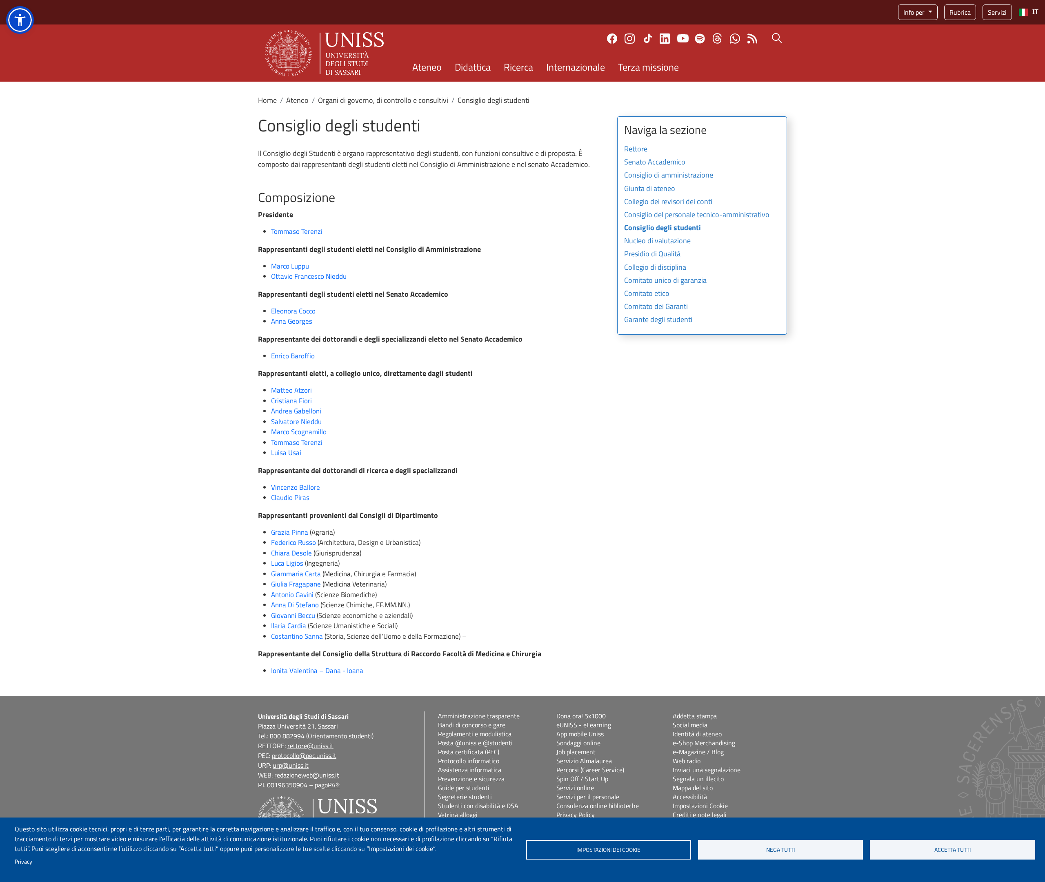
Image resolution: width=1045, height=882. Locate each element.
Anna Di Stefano (295, 605)
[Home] (324, 53)
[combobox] (1028, 12)
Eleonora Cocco (293, 311)
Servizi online (575, 787)
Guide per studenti (463, 787)
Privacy (23, 862)
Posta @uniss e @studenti (475, 742)
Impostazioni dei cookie (608, 850)
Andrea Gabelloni (296, 411)
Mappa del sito (693, 787)
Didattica (473, 67)
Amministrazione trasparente (479, 715)
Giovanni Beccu (293, 615)
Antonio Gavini (292, 594)
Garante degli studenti (658, 320)
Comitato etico (646, 294)
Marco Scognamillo (299, 432)
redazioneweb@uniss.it (306, 775)
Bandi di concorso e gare (471, 724)
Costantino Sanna (297, 636)
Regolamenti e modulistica (474, 733)
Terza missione (648, 67)
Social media (690, 724)
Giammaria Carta (296, 574)
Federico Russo (293, 542)
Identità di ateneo (697, 733)
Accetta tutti (952, 850)
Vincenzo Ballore (295, 487)
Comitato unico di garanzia (665, 281)
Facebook (612, 38)
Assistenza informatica (469, 769)
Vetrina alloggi (458, 814)
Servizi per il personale (587, 796)
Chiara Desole (291, 553)
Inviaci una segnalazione (706, 769)
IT (1035, 12)
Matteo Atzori (291, 390)
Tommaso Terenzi (296, 231)
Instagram (630, 38)
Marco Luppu (290, 266)
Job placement (576, 751)
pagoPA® (327, 785)
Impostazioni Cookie (700, 805)
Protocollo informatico (468, 760)
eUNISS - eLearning (583, 724)
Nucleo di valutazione (657, 241)
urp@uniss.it (291, 765)
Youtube (683, 38)
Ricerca (518, 67)
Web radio (686, 760)
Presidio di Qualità (652, 254)
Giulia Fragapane (296, 584)
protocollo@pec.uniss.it (304, 755)
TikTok (648, 38)
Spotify (700, 38)
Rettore (635, 149)
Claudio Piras (290, 497)
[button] (20, 20)
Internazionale (575, 67)
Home (267, 100)
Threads (717, 38)
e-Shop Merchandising (704, 742)
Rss (752, 38)
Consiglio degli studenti (662, 228)
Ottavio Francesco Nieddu (309, 276)
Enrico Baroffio (293, 356)
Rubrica (960, 12)
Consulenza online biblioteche (597, 805)
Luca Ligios (287, 563)
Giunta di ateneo (649, 189)
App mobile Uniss (580, 733)
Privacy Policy (575, 814)
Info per (914, 12)
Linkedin (665, 38)
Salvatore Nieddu (296, 421)
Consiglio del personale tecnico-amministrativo (696, 215)
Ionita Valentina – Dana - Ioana (317, 670)
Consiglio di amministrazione (668, 175)
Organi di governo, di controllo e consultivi (383, 100)
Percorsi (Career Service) (590, 769)
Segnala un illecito (698, 778)
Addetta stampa (695, 715)
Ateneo (427, 67)
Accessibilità (690, 796)
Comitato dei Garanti (656, 307)
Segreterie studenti (465, 796)
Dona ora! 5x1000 (581, 715)
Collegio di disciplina (655, 268)
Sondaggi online (578, 742)
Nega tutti (780, 850)
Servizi (997, 12)
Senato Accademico (654, 162)
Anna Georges (292, 321)
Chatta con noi (735, 38)
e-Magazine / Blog (698, 751)
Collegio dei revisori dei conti (668, 202)
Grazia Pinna (289, 532)
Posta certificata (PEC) (468, 751)
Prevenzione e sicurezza (471, 778)
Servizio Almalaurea (584, 760)
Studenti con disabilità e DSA (478, 805)
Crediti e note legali (700, 814)
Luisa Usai (286, 452)
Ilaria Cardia (288, 625)
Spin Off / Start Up (582, 778)
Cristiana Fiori (291, 400)
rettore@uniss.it (310, 746)
